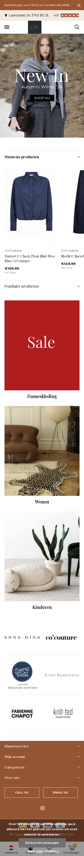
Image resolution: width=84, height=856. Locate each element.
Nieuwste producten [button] (21, 156)
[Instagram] (43, 808)
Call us (21, 792)
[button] (6, 27)
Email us (60, 792)
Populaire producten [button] (21, 286)
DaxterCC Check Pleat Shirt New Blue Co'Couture (30, 258)
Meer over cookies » (43, 851)
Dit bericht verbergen (42, 843)
